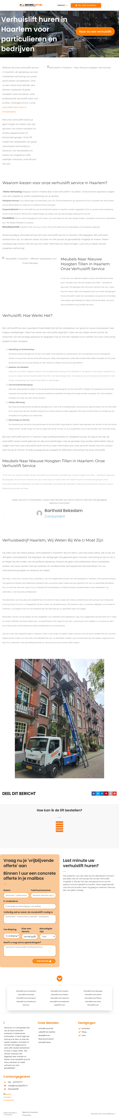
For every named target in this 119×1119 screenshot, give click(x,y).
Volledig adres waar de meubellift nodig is (28, 912)
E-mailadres (10, 901)
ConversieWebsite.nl (108, 1114)
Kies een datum (26, 930)
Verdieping (9, 929)
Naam (6, 890)
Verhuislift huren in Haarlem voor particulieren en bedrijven (34, 34)
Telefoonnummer (41, 890)
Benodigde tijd (46, 930)
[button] (4, 513)
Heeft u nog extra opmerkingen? (22, 942)
